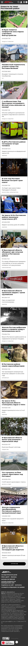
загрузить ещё (14, 563)
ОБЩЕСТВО (5, 449)
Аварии (4, 155)
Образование (6, 267)
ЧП (3, 78)
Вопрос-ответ (6, 484)
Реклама (14, 577)
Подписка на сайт (7, 585)
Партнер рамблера (14, 638)
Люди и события (7, 41)
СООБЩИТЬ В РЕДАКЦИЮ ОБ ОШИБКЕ (12, 587)
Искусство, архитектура (10, 192)
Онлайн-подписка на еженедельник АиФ (8, 582)
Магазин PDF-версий (8, 579)
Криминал (5, 377)
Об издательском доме (9, 575)
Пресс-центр (5, 577)
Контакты (18, 585)
